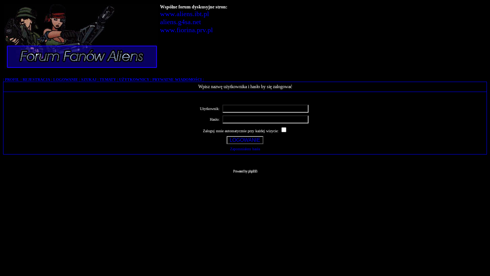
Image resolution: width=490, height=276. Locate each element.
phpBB (252, 171)
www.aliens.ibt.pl (184, 14)
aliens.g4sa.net (180, 22)
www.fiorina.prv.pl (186, 30)
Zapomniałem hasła (245, 149)
